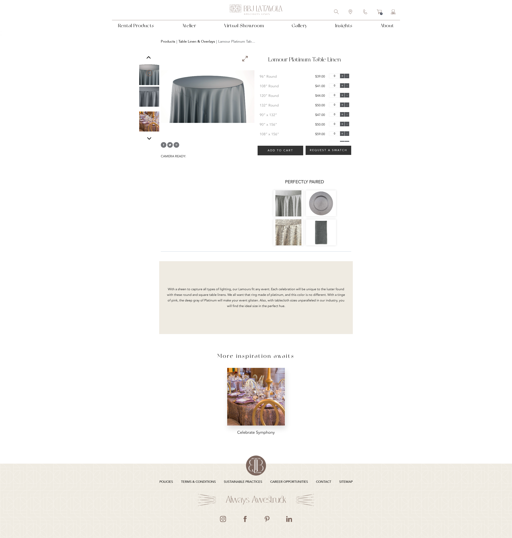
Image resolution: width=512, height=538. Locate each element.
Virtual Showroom (244, 25)
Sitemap (346, 482)
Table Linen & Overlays (196, 41)
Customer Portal (393, 12)
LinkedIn (289, 519)
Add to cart (280, 150)
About (387, 25)
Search (336, 12)
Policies (166, 482)
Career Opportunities (289, 482)
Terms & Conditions (198, 482)
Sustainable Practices (243, 482)
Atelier (189, 25)
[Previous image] (149, 58)
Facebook (245, 519)
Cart (379, 12)
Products (168, 41)
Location (350, 12)
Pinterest (267, 519)
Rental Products (136, 25)
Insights (343, 25)
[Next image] (149, 138)
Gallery (299, 25)
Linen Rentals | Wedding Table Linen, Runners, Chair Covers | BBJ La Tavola (256, 10)
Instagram (223, 519)
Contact (365, 12)
